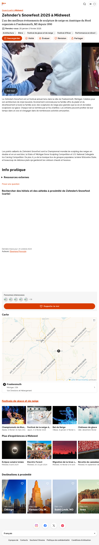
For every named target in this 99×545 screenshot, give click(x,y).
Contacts (24, 540)
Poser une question (10, 184)
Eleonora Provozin (18, 251)
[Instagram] (36, 526)
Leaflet (72, 380)
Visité (31, 38)
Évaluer (46, 38)
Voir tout (11, 91)
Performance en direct (85, 33)
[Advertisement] (49, 131)
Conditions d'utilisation (81, 540)
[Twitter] (54, 526)
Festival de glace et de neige (40, 33)
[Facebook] (45, 526)
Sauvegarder (13, 38)
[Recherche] (84, 4)
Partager (78, 38)
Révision (62, 38)
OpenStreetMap (83, 380)
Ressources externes (16, 177)
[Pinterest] (62, 526)
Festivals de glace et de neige (20, 401)
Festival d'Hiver (64, 33)
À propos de (13, 540)
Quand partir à (12, 10)
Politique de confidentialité (58, 540)
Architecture (8, 33)
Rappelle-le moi (51, 306)
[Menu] (92, 4)
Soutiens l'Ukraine (37, 540)
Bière (20, 33)
